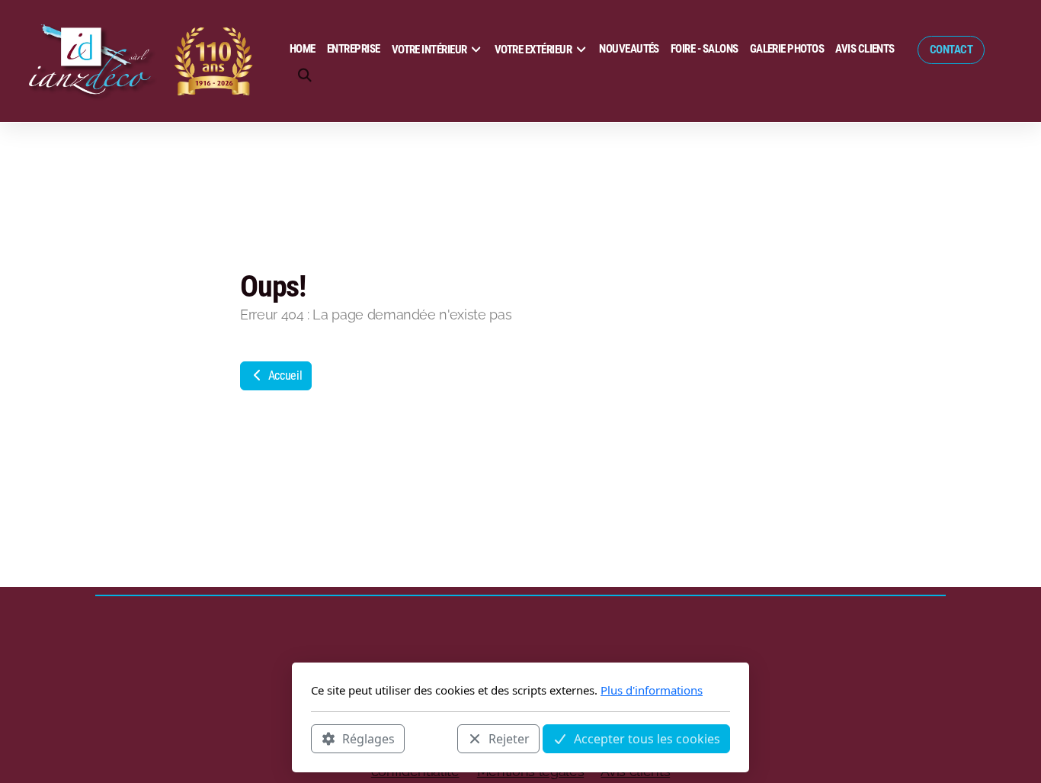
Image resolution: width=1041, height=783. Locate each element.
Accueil (283, 375)
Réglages (368, 738)
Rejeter (509, 738)
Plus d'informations (652, 690)
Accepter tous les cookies (647, 738)
